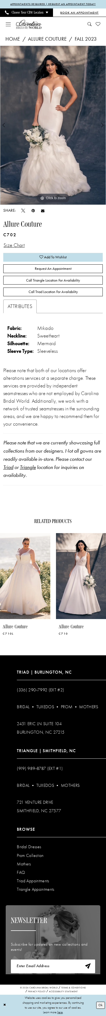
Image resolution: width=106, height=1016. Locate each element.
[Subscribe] (87, 966)
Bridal (23, 706)
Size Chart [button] (14, 245)
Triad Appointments (33, 880)
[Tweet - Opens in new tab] (23, 210)
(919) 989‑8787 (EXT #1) (40, 768)
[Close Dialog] (4, 1005)
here (60, 1012)
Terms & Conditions (73, 987)
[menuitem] (26, 12)
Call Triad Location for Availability (53, 291)
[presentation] (25, 576)
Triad (8, 467)
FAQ (21, 872)
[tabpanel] (53, 125)
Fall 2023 (86, 39)
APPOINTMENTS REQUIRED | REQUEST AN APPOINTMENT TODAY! (53, 4)
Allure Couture (47, 39)
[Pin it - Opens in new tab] (33, 210)
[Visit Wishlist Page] (97, 24)
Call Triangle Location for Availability (53, 280)
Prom (66, 706)
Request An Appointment (53, 268)
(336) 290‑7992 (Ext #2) (40, 690)
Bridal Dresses (29, 846)
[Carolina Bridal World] (29, 24)
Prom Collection (30, 855)
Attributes (20, 306)
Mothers (88, 706)
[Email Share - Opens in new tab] (43, 210)
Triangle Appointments (35, 889)
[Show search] (89, 24)
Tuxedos (45, 706)
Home (12, 39)
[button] (8, 24)
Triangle (28, 467)
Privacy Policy (37, 991)
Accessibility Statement (63, 991)
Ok (100, 1005)
